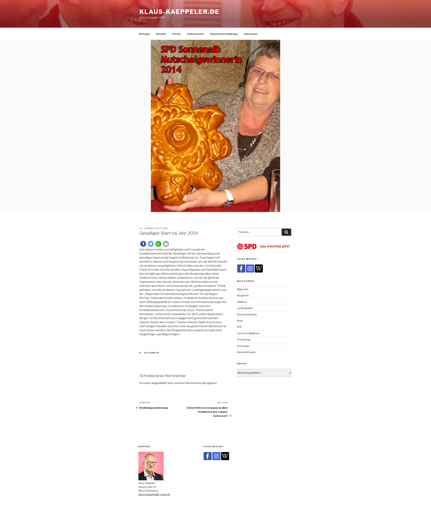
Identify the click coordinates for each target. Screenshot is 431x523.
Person (176, 33)
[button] (143, 244)
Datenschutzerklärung (224, 33)
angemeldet (159, 383)
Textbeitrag (243, 339)
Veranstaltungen (246, 352)
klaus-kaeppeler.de (179, 11)
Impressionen (195, 33)
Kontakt (161, 33)
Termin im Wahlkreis (248, 333)
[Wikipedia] (259, 268)
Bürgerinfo (243, 295)
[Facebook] (241, 268)
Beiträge (144, 33)
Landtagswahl (245, 308)
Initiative (242, 301)
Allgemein (151, 353)
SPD (239, 326)
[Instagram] (250, 268)
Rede (240, 320)
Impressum (251, 33)
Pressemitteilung (247, 314)
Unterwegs (243, 345)
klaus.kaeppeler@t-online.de (154, 494)
